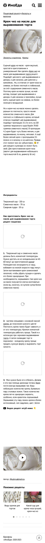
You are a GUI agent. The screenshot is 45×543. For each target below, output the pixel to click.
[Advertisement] (22, 175)
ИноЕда (15, 5)
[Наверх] (39, 537)
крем (13, 65)
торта (28, 74)
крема (31, 262)
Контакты (7, 537)
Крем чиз (33, 71)
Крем (38, 383)
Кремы (25, 58)
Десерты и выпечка (12, 58)
